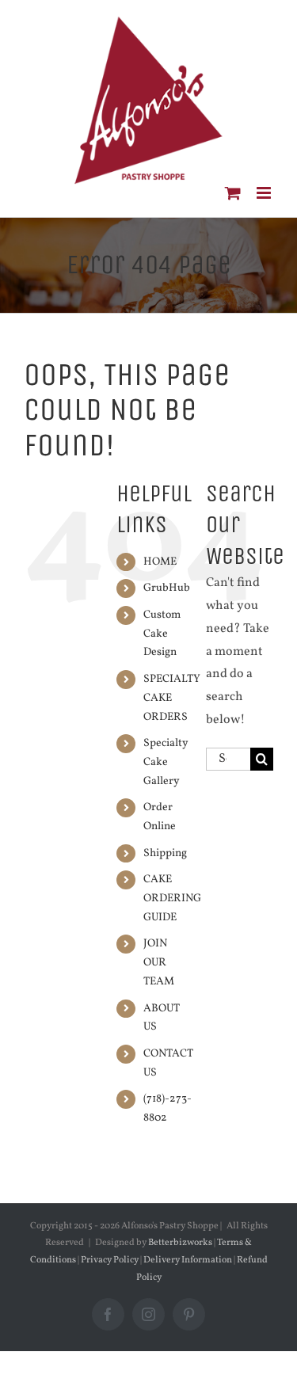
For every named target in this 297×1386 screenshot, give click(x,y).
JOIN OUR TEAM (158, 962)
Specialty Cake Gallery (165, 762)
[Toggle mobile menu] (265, 193)
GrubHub (166, 588)
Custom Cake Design (162, 634)
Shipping (165, 853)
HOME (160, 561)
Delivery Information (188, 1260)
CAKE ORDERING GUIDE (172, 898)
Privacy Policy (109, 1260)
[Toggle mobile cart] (233, 193)
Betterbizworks (180, 1242)
